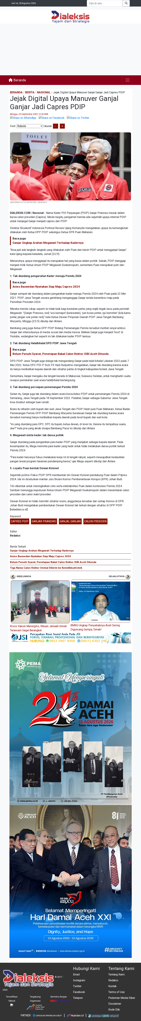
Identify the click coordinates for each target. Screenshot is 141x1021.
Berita (29, 92)
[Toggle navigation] (127, 80)
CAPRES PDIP (19, 521)
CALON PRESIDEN (95, 521)
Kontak (112, 986)
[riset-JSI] (70, 637)
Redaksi (113, 980)
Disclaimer (114, 1003)
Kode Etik (114, 1009)
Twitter (77, 986)
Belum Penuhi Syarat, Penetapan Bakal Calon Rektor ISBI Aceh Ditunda (61, 354)
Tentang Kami (116, 974)
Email (76, 974)
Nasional (44, 92)
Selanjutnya (117, 576)
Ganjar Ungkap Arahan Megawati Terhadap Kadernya (48, 242)
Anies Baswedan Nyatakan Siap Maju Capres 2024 (46, 286)
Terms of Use (116, 992)
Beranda (19, 80)
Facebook (79, 992)
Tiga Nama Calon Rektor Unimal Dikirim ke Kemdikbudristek (46, 567)
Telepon (78, 998)
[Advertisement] (70, 49)
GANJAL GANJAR (70, 521)
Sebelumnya (23, 576)
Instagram (79, 980)
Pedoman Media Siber (121, 998)
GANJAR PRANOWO (44, 521)
